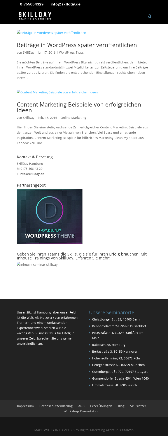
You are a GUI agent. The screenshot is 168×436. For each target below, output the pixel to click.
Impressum (25, 406)
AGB (81, 406)
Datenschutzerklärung (56, 406)
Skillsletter (138, 406)
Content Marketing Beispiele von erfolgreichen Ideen (79, 107)
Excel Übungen (101, 406)
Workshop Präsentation (81, 411)
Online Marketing (73, 118)
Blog (121, 406)
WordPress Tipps (71, 52)
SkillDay (28, 52)
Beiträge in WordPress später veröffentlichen (77, 45)
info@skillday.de (31, 174)
